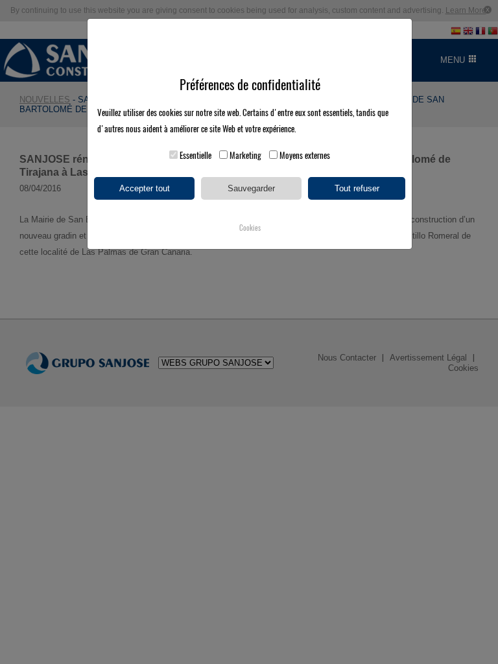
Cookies (250, 228)
